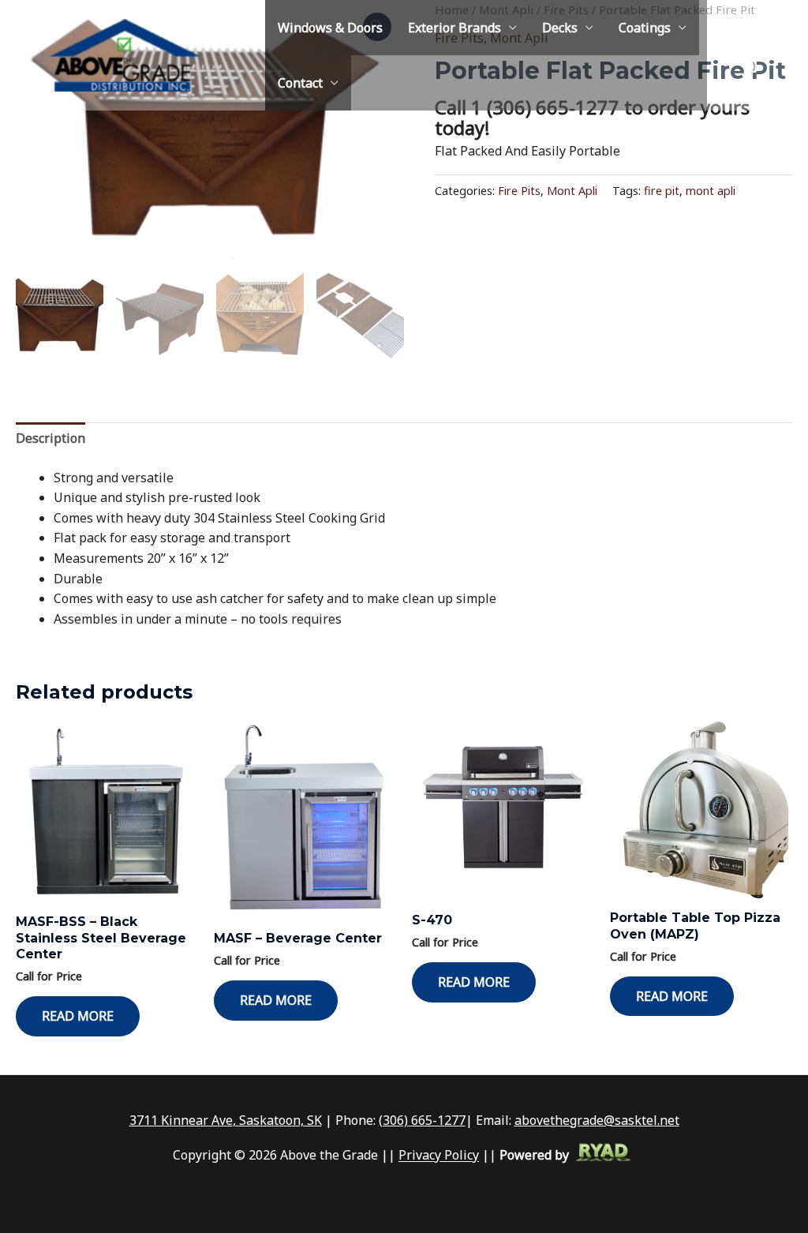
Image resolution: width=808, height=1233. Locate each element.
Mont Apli (572, 190)
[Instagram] (750, 66)
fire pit (661, 190)
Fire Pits (519, 190)
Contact (300, 83)
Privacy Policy (438, 1155)
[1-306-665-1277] (746, 26)
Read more (78, 1016)
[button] (785, 55)
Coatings (645, 27)
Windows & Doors (330, 27)
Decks (560, 27)
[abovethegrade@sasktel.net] (750, 46)
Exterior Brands (454, 27)
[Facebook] (750, 86)
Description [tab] (50, 438)
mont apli (710, 190)
